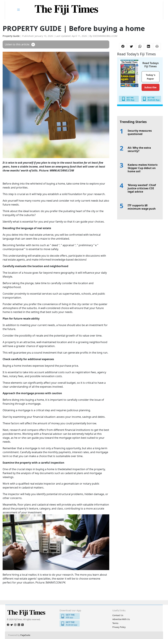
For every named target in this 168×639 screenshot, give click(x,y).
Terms (115, 623)
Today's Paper (150, 76)
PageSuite (25, 635)
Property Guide (11, 36)
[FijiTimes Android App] (84, 623)
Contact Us (117, 615)
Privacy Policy (119, 627)
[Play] (33, 44)
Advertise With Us (121, 619)
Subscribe (150, 87)
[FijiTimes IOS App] (84, 616)
